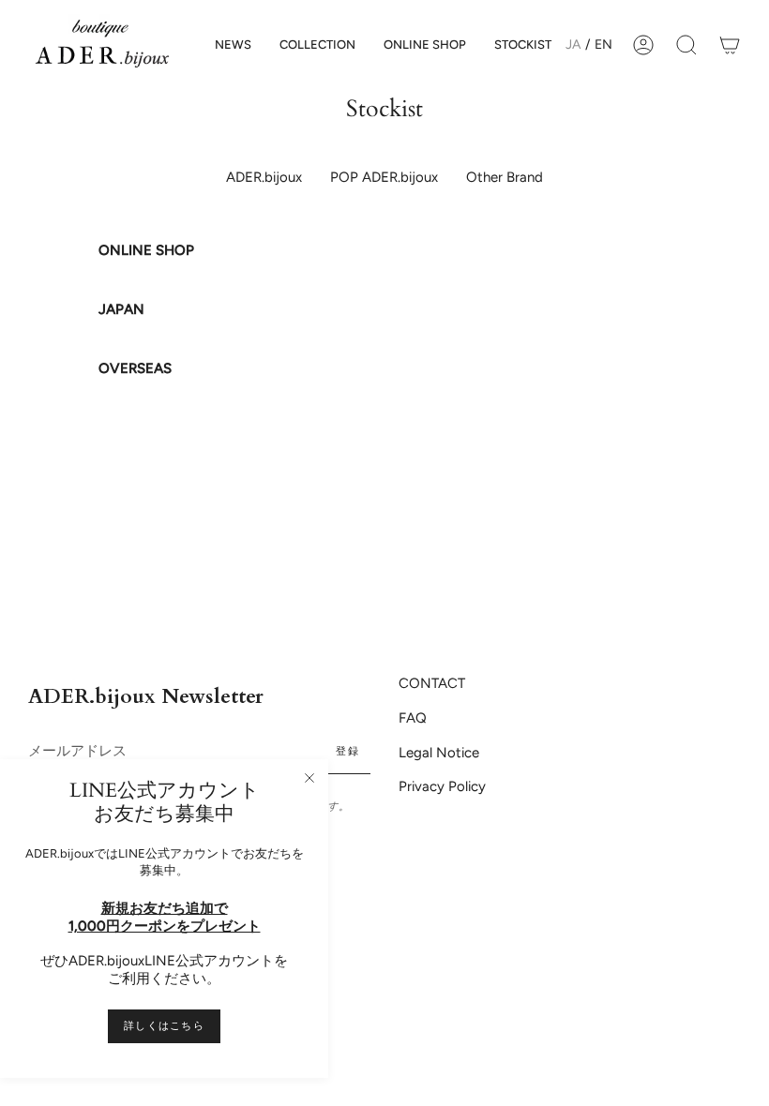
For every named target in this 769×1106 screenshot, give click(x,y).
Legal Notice (439, 752)
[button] (317, 44)
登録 (347, 751)
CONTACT (432, 683)
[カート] (729, 44)
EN (603, 44)
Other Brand (504, 177)
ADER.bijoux (264, 177)
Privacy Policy (442, 786)
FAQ (413, 718)
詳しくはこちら (164, 1026)
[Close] (309, 778)
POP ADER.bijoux (384, 177)
